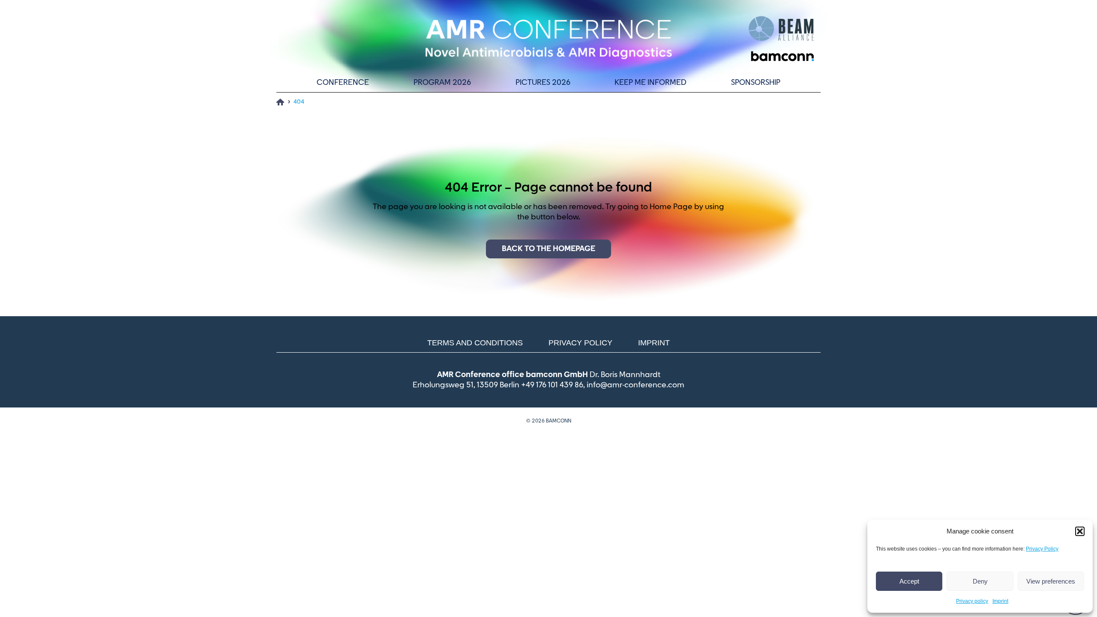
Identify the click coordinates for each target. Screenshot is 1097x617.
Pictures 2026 (543, 83)
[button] (1080, 531)
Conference (343, 83)
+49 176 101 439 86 (552, 385)
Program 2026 (442, 83)
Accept (909, 581)
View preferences (1050, 581)
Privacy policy (972, 601)
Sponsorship (755, 83)
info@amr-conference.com (635, 385)
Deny (980, 581)
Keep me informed (650, 83)
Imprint (1000, 601)
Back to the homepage (548, 249)
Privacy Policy (1042, 549)
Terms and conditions (475, 342)
